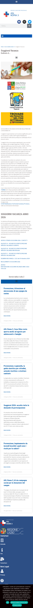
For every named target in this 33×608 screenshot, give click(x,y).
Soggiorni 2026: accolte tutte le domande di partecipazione (16, 406)
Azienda (2, 544)
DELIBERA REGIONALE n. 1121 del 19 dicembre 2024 (15, 258)
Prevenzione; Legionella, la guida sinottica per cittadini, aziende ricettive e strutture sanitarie (15, 370)
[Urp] (2, 550)
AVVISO (3, 265)
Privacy (2, 575)
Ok (7, 602)
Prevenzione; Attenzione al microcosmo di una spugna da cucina (15, 291)
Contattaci (3, 563)
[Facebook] (19, 22)
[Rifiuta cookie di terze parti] (31, 596)
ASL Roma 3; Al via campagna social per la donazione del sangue (15, 483)
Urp (1, 553)
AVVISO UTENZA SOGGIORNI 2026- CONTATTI (14, 240)
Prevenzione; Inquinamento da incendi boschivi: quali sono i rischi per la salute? (15, 446)
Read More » (7, 316)
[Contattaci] (2, 559)
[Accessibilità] (2, 580)
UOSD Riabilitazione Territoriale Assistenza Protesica (15, 204)
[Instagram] (24, 22)
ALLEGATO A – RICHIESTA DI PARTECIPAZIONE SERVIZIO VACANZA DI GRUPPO (14, 244)
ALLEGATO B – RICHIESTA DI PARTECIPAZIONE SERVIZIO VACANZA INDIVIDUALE (14, 249)
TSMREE (3, 190)
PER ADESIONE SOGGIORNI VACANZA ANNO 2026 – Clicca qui (15, 267)
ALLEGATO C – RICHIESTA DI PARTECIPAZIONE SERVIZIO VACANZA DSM (14, 254)
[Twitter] (30, 22)
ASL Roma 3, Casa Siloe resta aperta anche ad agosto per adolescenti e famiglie (15, 331)
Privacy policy (17, 605)
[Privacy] (2, 571)
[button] (16, 1)
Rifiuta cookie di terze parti (19, 602)
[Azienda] (2, 540)
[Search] (29, 26)
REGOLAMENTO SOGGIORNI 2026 (10, 261)
